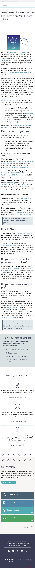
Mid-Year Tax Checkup (17, 52)
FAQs (19, 545)
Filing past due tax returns (10, 100)
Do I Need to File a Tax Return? (18, 72)
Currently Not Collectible (9, 317)
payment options (12, 307)
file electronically (26, 233)
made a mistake (14, 268)
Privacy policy (25, 543)
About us (10, 541)
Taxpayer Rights (10, 543)
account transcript (9, 183)
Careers (23, 545)
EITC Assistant (25, 185)
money (12, 80)
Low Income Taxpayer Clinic (23, 212)
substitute (29, 114)
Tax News (18, 543)
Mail (25, 243)
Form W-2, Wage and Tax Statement (17, 167)
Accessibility (13, 545)
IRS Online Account (19, 349)
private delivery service (9, 245)
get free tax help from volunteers (19, 214)
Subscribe (24, 541)
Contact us (17, 541)
